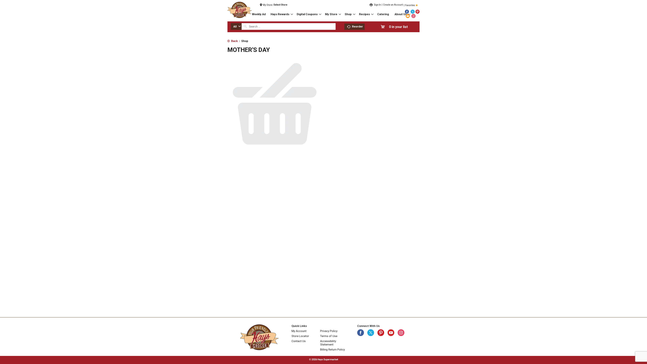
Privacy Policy (328, 331)
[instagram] (413, 16)
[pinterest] (417, 12)
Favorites (410, 5)
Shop (244, 41)
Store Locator (300, 336)
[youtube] (408, 16)
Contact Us (298, 341)
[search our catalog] (245, 26)
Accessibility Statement (328, 342)
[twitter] (413, 12)
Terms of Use (328, 336)
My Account (298, 331)
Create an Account (393, 4)
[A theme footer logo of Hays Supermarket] (259, 337)
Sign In (377, 4)
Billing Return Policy (332, 349)
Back (234, 41)
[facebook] (407, 12)
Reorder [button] (357, 26)
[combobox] (236, 26)
